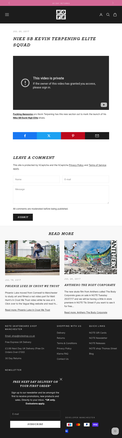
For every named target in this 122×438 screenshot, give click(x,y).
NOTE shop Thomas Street (103, 348)
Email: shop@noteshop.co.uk (20, 335)
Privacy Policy (76, 165)
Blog (91, 353)
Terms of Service (97, 165)
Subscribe (35, 424)
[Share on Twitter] (49, 135)
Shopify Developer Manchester (75, 417)
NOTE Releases (97, 343)
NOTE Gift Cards (97, 332)
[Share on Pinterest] (73, 135)
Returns (61, 338)
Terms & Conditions (67, 343)
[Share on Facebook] (25, 135)
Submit (23, 217)
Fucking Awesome (23, 114)
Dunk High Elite (30, 117)
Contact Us (62, 359)
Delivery (61, 332)
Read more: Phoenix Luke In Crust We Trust (27, 309)
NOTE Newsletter (98, 338)
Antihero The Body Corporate (89, 285)
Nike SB (17, 117)
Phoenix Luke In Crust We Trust (32, 286)
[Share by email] (97, 135)
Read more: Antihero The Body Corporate (85, 312)
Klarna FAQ (62, 353)
